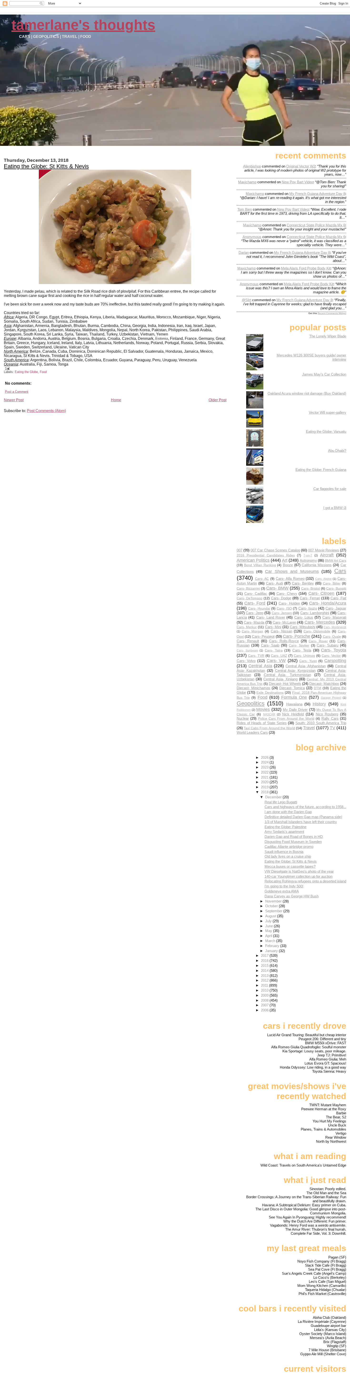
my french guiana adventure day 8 (317, 194)
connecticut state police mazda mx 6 (316, 225)
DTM (317, 688)
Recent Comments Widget (332, 313)
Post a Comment (16, 391)
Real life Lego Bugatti (281, 802)
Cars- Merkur (247, 627)
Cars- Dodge (281, 598)
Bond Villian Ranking (260, 565)
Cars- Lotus (303, 617)
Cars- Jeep (254, 613)
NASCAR (269, 714)
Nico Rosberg (327, 714)
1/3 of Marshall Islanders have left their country (301, 822)
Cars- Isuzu (307, 608)
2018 (265, 792)
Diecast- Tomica (292, 688)
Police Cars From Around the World (286, 718)
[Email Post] (7, 368)
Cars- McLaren (284, 622)
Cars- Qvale (332, 636)
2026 (265, 757)
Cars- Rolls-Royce (284, 641)
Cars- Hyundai (259, 608)
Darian (244, 252)
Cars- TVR (256, 655)
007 (239, 550)
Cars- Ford (254, 603)
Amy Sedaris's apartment (284, 832)
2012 (265, 980)
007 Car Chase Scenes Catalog (275, 550)
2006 (265, 1010)
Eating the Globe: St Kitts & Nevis (46, 166)
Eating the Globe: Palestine (285, 827)
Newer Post (14, 400)
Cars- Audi (274, 583)
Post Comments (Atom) (46, 411)
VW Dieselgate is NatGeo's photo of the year (299, 871)
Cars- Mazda (254, 622)
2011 (265, 985)
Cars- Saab (270, 645)
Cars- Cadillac (255, 593)
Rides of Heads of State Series (262, 723)
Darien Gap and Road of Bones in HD (294, 837)
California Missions (317, 565)
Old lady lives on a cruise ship (288, 856)
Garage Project (331, 697)
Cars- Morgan (252, 631)
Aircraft (327, 554)
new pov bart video (297, 182)
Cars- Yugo (308, 661)
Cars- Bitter (331, 583)
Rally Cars (329, 718)
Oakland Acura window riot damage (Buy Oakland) (307, 393)
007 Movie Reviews (323, 550)
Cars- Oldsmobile (317, 631)
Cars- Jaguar (335, 608)
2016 (265, 960)
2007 (265, 1005)
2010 (265, 990)
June (269, 926)
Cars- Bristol (310, 588)
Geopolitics (251, 703)
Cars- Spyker (299, 645)
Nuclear (243, 718)
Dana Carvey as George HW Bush (292, 896)
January (272, 951)
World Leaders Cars (252, 732)
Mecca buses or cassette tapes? (290, 866)
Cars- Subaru (327, 645)
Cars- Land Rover (270, 617)
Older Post (217, 400)
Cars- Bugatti (336, 588)
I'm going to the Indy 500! (284, 886)
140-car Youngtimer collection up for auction (298, 876)
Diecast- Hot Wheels (285, 684)
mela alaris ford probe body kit (305, 268)
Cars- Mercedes (320, 622)
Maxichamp (247, 182)
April (269, 936)
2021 (265, 777)
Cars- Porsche (296, 636)
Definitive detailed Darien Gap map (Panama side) (303, 817)
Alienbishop (252, 166)
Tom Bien (244, 209)
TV (332, 727)
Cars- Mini (273, 627)
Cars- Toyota (333, 649)
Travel (309, 727)
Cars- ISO (284, 608)
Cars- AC (262, 579)
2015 (265, 965)
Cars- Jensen (282, 613)
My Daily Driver (295, 710)
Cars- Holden (289, 603)
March (270, 941)
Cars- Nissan (281, 631)
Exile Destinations (269, 692)
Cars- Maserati (334, 617)
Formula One (294, 697)
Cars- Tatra (274, 650)
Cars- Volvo (246, 661)
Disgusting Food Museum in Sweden (293, 842)
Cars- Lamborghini (314, 613)
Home (116, 400)
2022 (265, 772)
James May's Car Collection (324, 374)
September (274, 911)
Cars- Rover (318, 641)
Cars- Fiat (338, 598)
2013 (265, 975)
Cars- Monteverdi (335, 627)
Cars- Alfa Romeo (290, 578)
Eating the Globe (26, 372)
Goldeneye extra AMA (282, 891)
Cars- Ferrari (310, 598)
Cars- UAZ (279, 655)
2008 (265, 1000)
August (271, 916)
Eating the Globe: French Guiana (320, 470)
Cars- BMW (277, 588)
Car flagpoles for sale (329, 489)
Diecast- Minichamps (253, 688)
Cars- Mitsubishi (302, 627)
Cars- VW (276, 660)
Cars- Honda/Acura (327, 603)
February (272, 946)
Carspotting (335, 660)
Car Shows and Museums (292, 571)
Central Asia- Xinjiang (280, 679)
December (274, 797)
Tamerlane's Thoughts (83, 25)
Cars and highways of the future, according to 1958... (305, 807)
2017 (265, 955)
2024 (265, 762)
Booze (288, 565)
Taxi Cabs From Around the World (269, 728)
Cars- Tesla (301, 650)
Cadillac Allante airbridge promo (289, 847)
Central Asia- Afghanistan (305, 666)
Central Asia (260, 665)
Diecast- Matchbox (324, 684)
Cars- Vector (331, 655)
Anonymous (252, 237)
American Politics (253, 560)
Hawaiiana (294, 704)
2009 (265, 995)
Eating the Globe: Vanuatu (326, 431)
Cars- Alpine (323, 579)
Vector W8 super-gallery (327, 412)
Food (43, 372)
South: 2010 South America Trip (320, 723)
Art (284, 560)
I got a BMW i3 (334, 508)
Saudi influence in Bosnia (284, 852)
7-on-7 (308, 555)
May (269, 931)
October (272, 906)
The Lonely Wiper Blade (327, 336)
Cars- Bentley (303, 583)
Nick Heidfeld (293, 714)
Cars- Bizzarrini (248, 588)
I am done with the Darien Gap (288, 812)
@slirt (246, 300)
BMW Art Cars (335, 560)
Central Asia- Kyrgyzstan (295, 670)
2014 (265, 970)
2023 (265, 767)
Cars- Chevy (286, 593)
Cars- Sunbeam (247, 650)
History (319, 703)
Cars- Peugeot (263, 636)
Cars (340, 571)
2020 (265, 782)
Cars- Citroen (321, 593)
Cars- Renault (248, 641)
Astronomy (308, 560)
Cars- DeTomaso (249, 598)
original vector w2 (300, 166)
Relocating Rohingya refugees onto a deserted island (305, 881)
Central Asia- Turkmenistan (287, 675)
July (269, 921)
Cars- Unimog (304, 655)
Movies (263, 709)
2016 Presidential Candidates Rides (266, 555)
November (274, 901)
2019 (265, 787)
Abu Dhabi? (337, 450)
